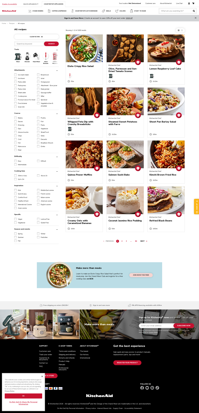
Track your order (45, 354)
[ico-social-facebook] (142, 388)
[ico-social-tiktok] (157, 388)
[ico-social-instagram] (152, 388)
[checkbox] (15, 74)
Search (51, 44)
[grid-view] (178, 30)
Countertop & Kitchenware (86, 11)
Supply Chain (118, 408)
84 (136, 241)
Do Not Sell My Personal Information (70, 408)
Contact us (43, 363)
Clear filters (36, 37)
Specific (17, 214)
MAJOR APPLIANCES (30, 4)
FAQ (41, 366)
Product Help (64, 361)
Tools (16, 49)
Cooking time (19, 171)
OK (23, 396)
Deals (108, 11)
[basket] (193, 3)
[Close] (42, 376)
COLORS (122, 11)
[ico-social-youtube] (147, 388)
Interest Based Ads (104, 408)
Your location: (130, 3)
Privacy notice (91, 408)
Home (4, 23)
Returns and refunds (67, 358)
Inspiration (18, 185)
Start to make (140, 11)
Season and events (22, 229)
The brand (84, 351)
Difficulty (18, 156)
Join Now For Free (141, 275)
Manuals (62, 364)
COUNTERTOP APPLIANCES (53, 4)
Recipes (12, 23)
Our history (84, 354)
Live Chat (179, 3)
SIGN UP (129, 18)
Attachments (19, 70)
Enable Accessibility (9, 4)
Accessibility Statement (133, 408)
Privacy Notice (153, 332)
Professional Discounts (63, 369)
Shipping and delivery (67, 354)
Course (17, 113)
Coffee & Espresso (59, 11)
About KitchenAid (166, 3)
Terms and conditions (67, 351)
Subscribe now (183, 326)
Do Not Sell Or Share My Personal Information (23, 403)
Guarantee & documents (44, 359)
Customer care (150, 3)
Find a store (48, 376)
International (85, 358)
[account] (189, 3)
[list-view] (182, 30)
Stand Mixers (37, 11)
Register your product (127, 363)
